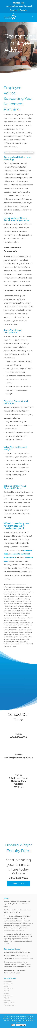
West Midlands (9, 1003)
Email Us (18, 755)
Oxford (6, 991)
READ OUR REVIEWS (18, 684)
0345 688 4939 (18, 3)
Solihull (6, 993)
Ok (13, 1025)
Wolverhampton (9, 1005)
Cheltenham (8, 984)
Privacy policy (20, 1025)
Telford (6, 998)
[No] (35, 1021)
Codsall (6, 986)
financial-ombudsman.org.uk (14, 930)
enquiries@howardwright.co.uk (18, 757)
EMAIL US (18, 884)
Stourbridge (8, 995)
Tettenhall (7, 1000)
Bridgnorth (8, 981)
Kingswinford (8, 988)
